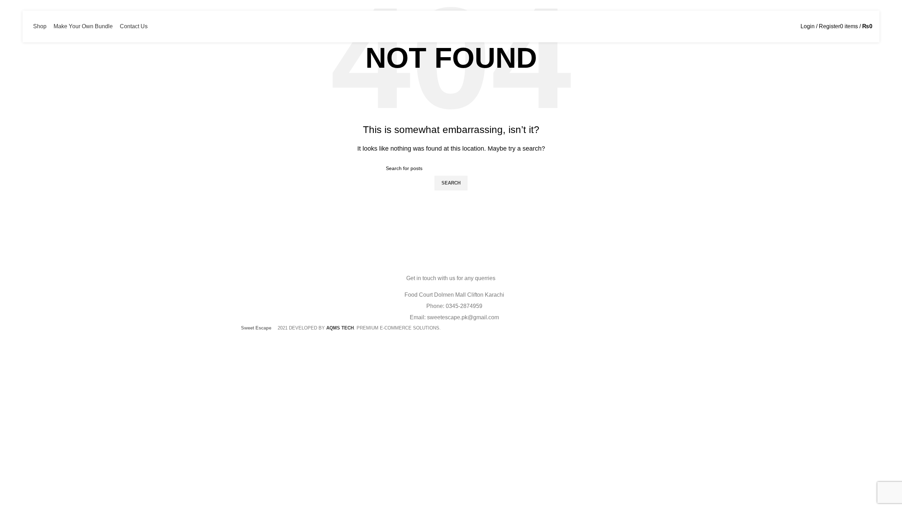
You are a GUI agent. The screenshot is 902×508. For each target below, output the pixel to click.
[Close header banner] (9, 341)
